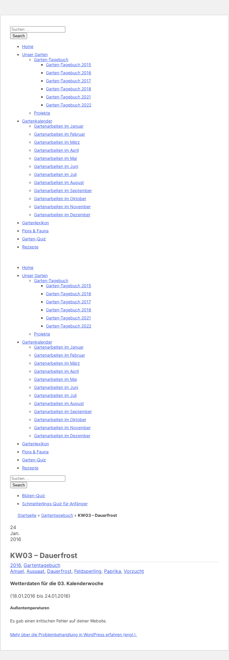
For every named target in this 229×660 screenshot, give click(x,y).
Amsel (17, 571)
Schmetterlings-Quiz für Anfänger (55, 503)
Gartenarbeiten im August (59, 182)
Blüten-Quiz (33, 495)
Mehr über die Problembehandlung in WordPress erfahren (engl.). (73, 634)
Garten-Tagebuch (51, 59)
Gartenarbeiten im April (56, 150)
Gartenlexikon (35, 222)
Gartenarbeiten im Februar (59, 134)
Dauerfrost (59, 571)
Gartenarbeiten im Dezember (62, 214)
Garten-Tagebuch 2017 (68, 80)
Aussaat (35, 571)
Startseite (27, 515)
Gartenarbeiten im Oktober (60, 198)
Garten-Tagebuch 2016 (68, 72)
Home (27, 46)
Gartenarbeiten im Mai (55, 158)
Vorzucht (134, 571)
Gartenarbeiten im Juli (55, 174)
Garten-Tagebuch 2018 (68, 88)
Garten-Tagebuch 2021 (68, 96)
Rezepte (30, 246)
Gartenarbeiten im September (63, 190)
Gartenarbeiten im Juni (56, 166)
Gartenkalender (37, 120)
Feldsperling (87, 571)
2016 (15, 565)
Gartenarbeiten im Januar (58, 126)
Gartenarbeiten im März (57, 142)
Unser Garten (35, 54)
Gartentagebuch (57, 515)
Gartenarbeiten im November (62, 206)
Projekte (42, 112)
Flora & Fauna (35, 230)
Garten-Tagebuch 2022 (68, 104)
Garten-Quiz (34, 238)
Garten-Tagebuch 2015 (68, 64)
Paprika (112, 571)
